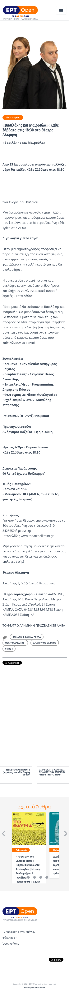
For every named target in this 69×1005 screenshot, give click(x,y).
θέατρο (9, 648)
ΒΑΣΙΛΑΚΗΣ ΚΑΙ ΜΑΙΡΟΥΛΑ (26, 636)
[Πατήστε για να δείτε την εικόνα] (34, 64)
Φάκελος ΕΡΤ (10, 937)
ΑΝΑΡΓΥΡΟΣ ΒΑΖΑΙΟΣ (44, 642)
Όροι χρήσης (10, 943)
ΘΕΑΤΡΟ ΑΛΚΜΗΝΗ (15, 642)
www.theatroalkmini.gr (37, 536)
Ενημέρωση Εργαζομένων (18, 932)
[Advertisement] (34, 712)
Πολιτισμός (12, 117)
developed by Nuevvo (34, 987)
